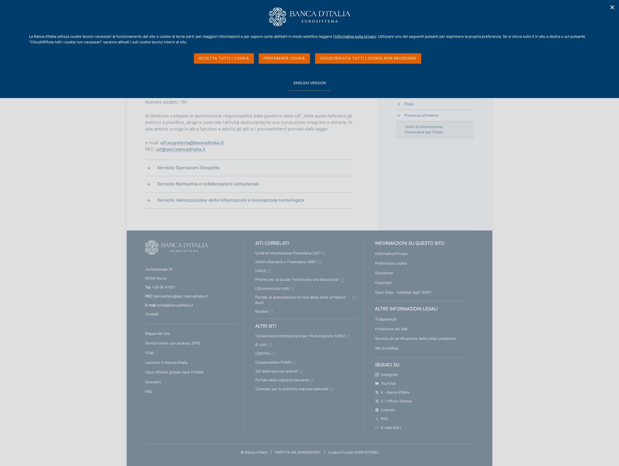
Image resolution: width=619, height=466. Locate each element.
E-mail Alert (391, 427)
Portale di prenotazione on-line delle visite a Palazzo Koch (300, 300)
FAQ (148, 391)
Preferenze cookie (391, 263)
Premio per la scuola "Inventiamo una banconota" (297, 279)
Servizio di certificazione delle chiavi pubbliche (415, 338)
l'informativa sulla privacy (354, 36)
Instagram (389, 374)
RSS (384, 418)
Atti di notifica (386, 348)
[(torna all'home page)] (176, 248)
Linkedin (388, 410)
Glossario (153, 382)
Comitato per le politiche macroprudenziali (291, 389)
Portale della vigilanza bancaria (282, 380)
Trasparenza (385, 319)
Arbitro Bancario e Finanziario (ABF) (286, 262)
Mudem (261, 311)
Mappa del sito (157, 333)
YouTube (388, 383)
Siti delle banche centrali (276, 371)
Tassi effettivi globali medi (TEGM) (174, 372)
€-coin (261, 344)
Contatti (152, 314)
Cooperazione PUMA (273, 362)
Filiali (409, 104)
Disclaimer (384, 273)
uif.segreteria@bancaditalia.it (192, 142)
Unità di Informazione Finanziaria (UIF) (288, 253)
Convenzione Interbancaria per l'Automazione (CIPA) (300, 336)
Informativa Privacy (391, 253)
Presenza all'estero (421, 115)
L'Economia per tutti (272, 288)
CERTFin (262, 353)
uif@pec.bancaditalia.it (181, 149)
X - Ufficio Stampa (396, 401)
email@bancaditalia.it (175, 305)
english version (309, 85)
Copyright (383, 282)
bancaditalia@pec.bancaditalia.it (180, 296)
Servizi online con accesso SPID (172, 343)
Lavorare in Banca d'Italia (166, 362)
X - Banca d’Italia (395, 392)
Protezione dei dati (391, 329)
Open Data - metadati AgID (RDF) (403, 292)
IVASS (260, 270)
